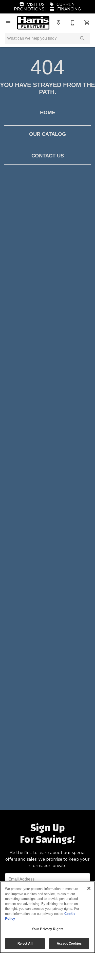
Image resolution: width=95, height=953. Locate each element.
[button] (8, 23)
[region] (47, 917)
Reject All (25, 943)
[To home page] (33, 23)
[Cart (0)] (87, 23)
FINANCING (68, 9)
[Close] (88, 888)
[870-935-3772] (73, 23)
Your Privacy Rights (47, 929)
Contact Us (47, 155)
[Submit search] (82, 38)
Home (47, 112)
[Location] (58, 23)
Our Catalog (47, 134)
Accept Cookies (69, 943)
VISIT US (35, 4)
